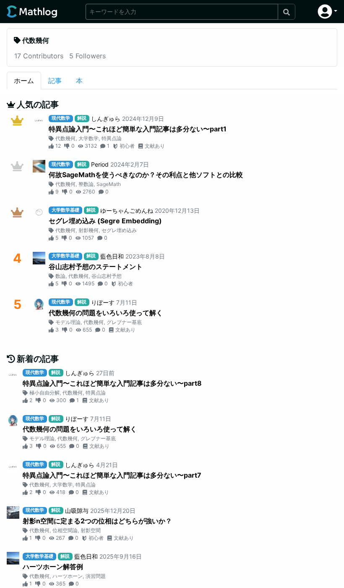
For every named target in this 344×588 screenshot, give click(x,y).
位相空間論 (65, 530)
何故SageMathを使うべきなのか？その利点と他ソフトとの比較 (146, 174)
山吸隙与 (77, 510)
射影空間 (91, 530)
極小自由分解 (44, 392)
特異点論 (112, 138)
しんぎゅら (105, 118)
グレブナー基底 (124, 322)
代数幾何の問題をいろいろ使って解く (106, 312)
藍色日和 (112, 256)
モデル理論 (68, 322)
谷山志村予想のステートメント (96, 266)
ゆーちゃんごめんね (126, 210)
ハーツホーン (67, 576)
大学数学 (88, 138)
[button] (327, 11)
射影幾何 (88, 230)
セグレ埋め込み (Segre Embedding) (105, 221)
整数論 (86, 184)
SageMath (108, 184)
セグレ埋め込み (119, 230)
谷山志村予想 (106, 276)
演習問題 (96, 576)
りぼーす (103, 302)
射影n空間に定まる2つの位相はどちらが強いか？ (97, 521)
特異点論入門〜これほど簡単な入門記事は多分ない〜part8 (112, 383)
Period (100, 164)
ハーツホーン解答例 (53, 566)
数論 (60, 276)
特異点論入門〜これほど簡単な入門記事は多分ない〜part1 (138, 129)
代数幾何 (65, 138)
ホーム (24, 80)
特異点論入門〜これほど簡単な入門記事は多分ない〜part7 (112, 475)
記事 (55, 80)
